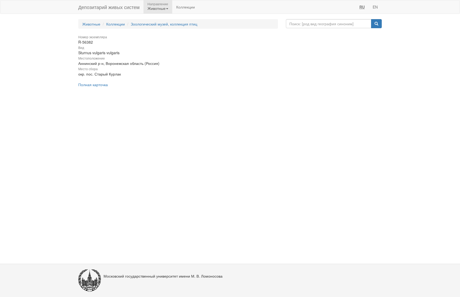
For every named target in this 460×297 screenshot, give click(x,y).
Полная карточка (93, 84)
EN (375, 7)
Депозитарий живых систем (108, 6)
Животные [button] (156, 8)
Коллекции (185, 7)
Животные (91, 24)
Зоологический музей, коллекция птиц (164, 24)
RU (362, 7)
